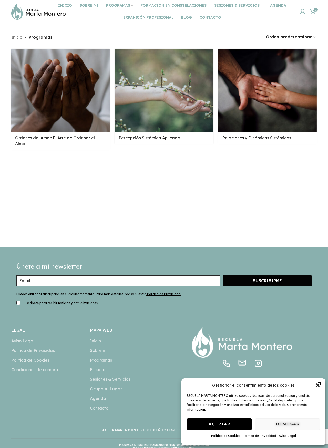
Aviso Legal (287, 436)
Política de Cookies (225, 436)
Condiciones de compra (34, 369)
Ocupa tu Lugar (106, 388)
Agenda (98, 398)
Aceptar (219, 424)
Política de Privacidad (259, 436)
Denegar (288, 424)
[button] (317, 385)
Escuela (98, 369)
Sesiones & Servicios (110, 379)
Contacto (99, 408)
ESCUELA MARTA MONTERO (122, 430)
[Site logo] (38, 11)
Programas (101, 360)
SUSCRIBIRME (267, 280)
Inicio (16, 37)
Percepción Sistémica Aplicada (149, 137)
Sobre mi (98, 350)
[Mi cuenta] (303, 11)
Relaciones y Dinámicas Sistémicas (256, 137)
